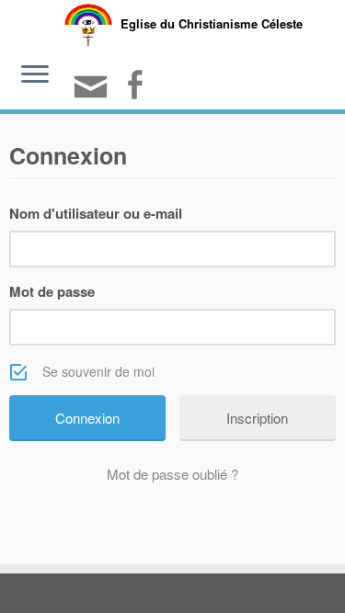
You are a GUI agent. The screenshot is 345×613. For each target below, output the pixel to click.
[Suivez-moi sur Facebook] (137, 86)
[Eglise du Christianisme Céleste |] (88, 22)
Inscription (257, 417)
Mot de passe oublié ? (172, 473)
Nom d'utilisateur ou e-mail (95, 213)
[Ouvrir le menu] (35, 76)
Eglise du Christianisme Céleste (212, 23)
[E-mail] (93, 94)
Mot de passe (52, 291)
